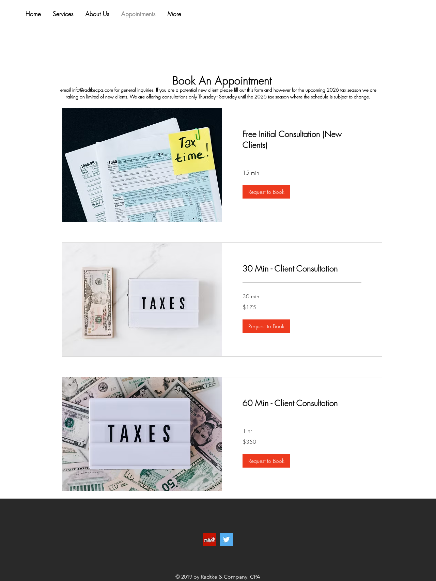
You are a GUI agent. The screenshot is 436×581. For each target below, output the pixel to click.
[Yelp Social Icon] (209, 539)
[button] (266, 192)
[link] (302, 140)
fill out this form (248, 90)
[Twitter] (226, 539)
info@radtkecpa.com (92, 90)
